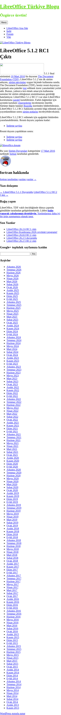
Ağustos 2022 (14, 399)
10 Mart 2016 (18, 76)
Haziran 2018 (13, 546)
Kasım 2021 (13, 425)
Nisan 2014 (12, 693)
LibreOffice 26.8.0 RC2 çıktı (21, 235)
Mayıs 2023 (13, 375)
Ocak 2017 (12, 596)
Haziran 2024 (13, 343)
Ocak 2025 (12, 322)
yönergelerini (24, 102)
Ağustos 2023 (14, 366)
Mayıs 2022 (13, 408)
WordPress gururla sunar (12, 713)
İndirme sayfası (14, 125)
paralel (16, 100)
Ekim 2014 (12, 675)
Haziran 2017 (13, 581)
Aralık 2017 (13, 563)
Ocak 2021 (12, 455)
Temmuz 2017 (14, 578)
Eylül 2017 (12, 572)
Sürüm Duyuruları (18, 151)
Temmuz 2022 (14, 402)
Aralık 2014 (13, 669)
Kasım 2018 (13, 531)
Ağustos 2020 (14, 469)
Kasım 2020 (13, 460)
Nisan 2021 (12, 446)
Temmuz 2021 (14, 437)
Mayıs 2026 (13, 275)
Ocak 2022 (12, 419)
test (25, 88)
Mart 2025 (12, 316)
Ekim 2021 (12, 428)
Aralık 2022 (13, 387)
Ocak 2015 (12, 666)
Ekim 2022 (12, 393)
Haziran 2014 (13, 687)
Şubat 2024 (12, 352)
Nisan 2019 (12, 516)
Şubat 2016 (12, 628)
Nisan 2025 (12, 313)
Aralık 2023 (13, 358)
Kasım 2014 (13, 672)
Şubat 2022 (12, 416)
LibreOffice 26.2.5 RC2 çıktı (21, 241)
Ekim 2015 (12, 640)
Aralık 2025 (13, 290)
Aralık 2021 (13, 422)
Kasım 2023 (13, 360)
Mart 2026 (12, 281)
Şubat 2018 (12, 558)
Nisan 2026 (12, 278)
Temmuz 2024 (14, 340)
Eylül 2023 (12, 363)
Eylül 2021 (12, 431)
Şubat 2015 (12, 663)
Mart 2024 (12, 349)
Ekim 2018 (12, 534)
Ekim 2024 (12, 331)
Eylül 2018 (12, 537)
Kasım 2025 (13, 293)
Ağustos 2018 (14, 540)
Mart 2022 (12, 413)
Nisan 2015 (12, 658)
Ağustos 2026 (14, 266)
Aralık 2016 (13, 599)
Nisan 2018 (12, 552)
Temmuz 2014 (14, 684)
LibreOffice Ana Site (17, 28)
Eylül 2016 (12, 608)
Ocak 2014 (12, 702)
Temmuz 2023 (14, 369)
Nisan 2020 (12, 481)
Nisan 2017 (12, 587)
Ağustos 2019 (14, 505)
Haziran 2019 (13, 510)
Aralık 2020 (13, 458)
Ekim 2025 (12, 296)
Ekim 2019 (12, 499)
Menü (4, 22)
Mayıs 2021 (13, 443)
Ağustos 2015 (14, 646)
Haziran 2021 (13, 440)
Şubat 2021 (12, 452)
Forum (10, 34)
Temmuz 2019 (14, 508)
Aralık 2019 (13, 493)
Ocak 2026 (12, 287)
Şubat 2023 (12, 381)
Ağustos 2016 (14, 610)
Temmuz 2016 (14, 613)
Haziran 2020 (13, 475)
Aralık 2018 (13, 528)
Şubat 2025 (12, 319)
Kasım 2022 (13, 390)
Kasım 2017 (13, 566)
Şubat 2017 (12, 593)
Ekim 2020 (12, 463)
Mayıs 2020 (13, 478)
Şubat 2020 (12, 487)
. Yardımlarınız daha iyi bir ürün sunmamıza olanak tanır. (30, 213)
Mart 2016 (12, 625)
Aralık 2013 (13, 705)
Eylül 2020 (12, 466)
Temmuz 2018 (14, 543)
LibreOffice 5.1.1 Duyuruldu (16, 192)
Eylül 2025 (12, 299)
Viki (9, 37)
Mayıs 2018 (13, 549)
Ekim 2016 (12, 605)
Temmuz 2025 (14, 305)
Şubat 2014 (12, 699)
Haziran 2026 (13, 272)
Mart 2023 (12, 378)
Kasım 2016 (13, 602)
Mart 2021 (12, 449)
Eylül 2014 (12, 678)
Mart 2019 (12, 519)
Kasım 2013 (13, 708)
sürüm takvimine (17, 82)
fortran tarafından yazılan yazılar (18, 179)
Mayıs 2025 (13, 310)
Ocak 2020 (12, 490)
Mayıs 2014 (13, 690)
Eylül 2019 (12, 502)
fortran (13, 153)
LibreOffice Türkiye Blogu (29, 6)
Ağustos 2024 (14, 337)
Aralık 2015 (13, 634)
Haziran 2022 (13, 405)
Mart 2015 (12, 660)
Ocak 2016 (12, 631)
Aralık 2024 (13, 325)
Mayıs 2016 (13, 619)
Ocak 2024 (12, 355)
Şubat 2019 (12, 522)
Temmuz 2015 (14, 649)
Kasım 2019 (13, 496)
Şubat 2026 (12, 284)
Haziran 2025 (13, 308)
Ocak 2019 (12, 525)
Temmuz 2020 (14, 472)
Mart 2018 (12, 555)
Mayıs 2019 (13, 513)
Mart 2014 (12, 696)
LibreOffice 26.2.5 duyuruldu (22, 238)
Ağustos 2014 (14, 681)
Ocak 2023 (12, 384)
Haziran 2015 (13, 652)
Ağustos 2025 (14, 302)
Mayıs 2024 (13, 346)
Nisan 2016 (12, 622)
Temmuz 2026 (14, 269)
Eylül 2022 (12, 396)
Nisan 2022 (12, 410)
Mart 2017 (12, 590)
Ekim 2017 (12, 569)
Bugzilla (28, 105)
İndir (9, 31)
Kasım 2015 (13, 637)
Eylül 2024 (12, 334)
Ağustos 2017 (14, 575)
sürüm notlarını (30, 111)
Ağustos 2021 (14, 434)
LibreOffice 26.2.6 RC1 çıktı (21, 229)
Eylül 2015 (12, 643)
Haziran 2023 (13, 372)
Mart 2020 (12, 484)
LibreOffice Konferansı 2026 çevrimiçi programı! (32, 232)
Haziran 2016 (13, 616)
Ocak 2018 (12, 560)
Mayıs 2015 (13, 655)
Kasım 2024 (13, 328)
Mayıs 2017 (13, 584)
